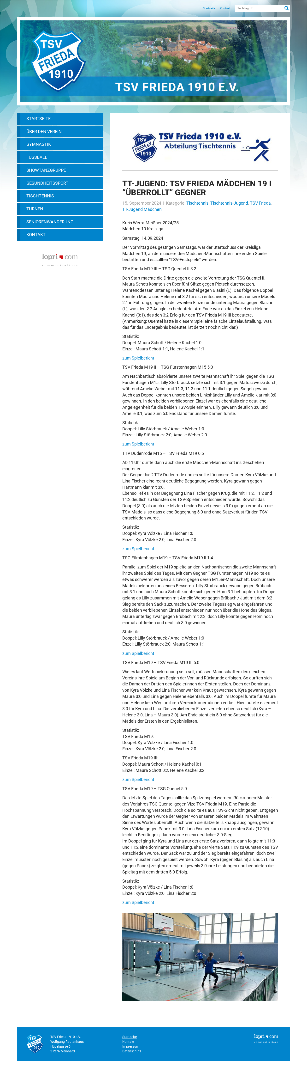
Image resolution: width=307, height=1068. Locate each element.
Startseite (209, 8)
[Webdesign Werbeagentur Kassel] (60, 259)
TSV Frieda (260, 203)
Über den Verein (44, 131)
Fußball (36, 157)
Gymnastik (38, 144)
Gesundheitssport (47, 183)
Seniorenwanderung (49, 221)
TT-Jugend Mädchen (142, 209)
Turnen (34, 208)
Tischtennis (40, 195)
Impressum (130, 1046)
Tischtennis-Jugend (229, 203)
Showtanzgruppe (46, 170)
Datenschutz (131, 1051)
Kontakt (225, 8)
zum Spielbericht (138, 357)
